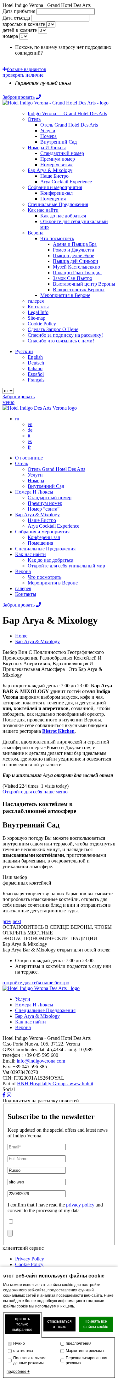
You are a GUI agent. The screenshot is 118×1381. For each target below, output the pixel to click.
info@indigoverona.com (41, 1061)
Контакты (25, 594)
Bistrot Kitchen (58, 731)
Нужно (19, 1343)
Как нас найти (30, 554)
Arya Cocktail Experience (53, 526)
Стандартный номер (49, 497)
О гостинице (29, 457)
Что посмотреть (44, 577)
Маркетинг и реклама (85, 1350)
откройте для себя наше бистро (36, 982)
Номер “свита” (43, 509)
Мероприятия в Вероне (53, 582)
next (17, 921)
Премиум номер (45, 503)
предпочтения (79, 1343)
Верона (23, 571)
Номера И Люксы (34, 492)
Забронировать (19, 97)
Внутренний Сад (46, 486)
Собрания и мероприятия (42, 531)
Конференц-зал (44, 537)
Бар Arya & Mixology (37, 514)
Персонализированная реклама (86, 1361)
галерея (23, 588)
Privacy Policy (29, 1258)
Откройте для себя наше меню (35, 791)
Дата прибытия (19, 11)
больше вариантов (26, 69)
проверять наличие (23, 75)
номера (10, 36)
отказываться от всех (59, 1324)
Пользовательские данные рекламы (30, 1361)
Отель (21, 463)
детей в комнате (20, 30)
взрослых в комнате (24, 24)
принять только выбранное (22, 1324)
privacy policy (80, 1204)
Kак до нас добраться (50, 560)
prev (7, 921)
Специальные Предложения (45, 548)
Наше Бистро (42, 520)
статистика (23, 1350)
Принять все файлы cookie (95, 1324)
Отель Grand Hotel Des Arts (56, 469)
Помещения (40, 543)
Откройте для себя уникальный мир (66, 565)
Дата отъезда (16, 18)
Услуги (35, 474)
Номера (36, 480)
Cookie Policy (29, 1264)
